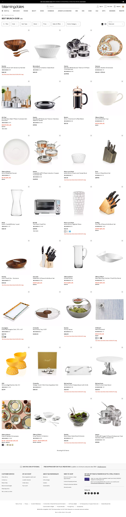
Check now (108, 483)
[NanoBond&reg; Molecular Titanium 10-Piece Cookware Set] (78, 46)
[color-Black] (5, 445)
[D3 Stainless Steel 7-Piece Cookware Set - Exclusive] (16, 97)
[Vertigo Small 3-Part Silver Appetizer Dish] (47, 363)
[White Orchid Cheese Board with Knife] (78, 363)
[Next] (28, 46)
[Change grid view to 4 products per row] (102, 24)
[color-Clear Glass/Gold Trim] (3, 337)
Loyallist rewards (26, 480)
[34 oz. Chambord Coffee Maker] (78, 97)
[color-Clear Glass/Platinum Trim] (5, 337)
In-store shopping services (70, 481)
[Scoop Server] (78, 308)
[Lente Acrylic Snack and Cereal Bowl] (78, 152)
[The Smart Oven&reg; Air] (47, 203)
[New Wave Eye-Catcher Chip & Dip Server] (109, 257)
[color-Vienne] (12, 445)
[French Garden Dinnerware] (16, 415)
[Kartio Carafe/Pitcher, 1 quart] (16, 203)
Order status (25, 482)
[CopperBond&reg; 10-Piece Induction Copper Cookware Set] (47, 152)
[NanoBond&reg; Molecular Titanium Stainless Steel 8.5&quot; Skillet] (47, 97)
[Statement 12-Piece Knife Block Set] (47, 257)
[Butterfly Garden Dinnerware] (109, 46)
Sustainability (46, 485)
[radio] (65, 231)
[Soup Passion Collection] (47, 415)
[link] (16, 70)
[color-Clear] (67, 231)
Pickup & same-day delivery (70, 484)
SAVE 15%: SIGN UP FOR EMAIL (31, 466)
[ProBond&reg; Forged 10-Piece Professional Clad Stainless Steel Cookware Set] (109, 415)
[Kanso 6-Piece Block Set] (109, 152)
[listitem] (63, 1)
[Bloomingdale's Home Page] (13, 7)
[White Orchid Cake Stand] (109, 363)
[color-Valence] (10, 445)
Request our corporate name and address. (78, 509)
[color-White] (65, 231)
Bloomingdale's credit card (29, 477)
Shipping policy (5, 488)
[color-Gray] (99, 338)
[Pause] (123, 2)
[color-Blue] (70, 231)
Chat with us (5, 477)
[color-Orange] (7, 445)
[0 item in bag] (123, 6)
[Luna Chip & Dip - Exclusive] (16, 257)
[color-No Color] (3, 445)
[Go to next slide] (121, 2)
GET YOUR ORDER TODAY (46, 1)
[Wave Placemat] (109, 308)
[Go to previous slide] (3, 2)
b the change (46, 480)
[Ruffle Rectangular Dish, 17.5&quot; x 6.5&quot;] (16, 308)
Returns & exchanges (7, 485)
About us (45, 477)
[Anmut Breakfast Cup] (109, 97)
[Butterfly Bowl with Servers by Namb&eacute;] (16, 46)
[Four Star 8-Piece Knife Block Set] (109, 203)
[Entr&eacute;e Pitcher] (78, 257)
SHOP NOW (83, 1)
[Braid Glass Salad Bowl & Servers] (78, 415)
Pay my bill (25, 485)
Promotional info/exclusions (98, 483)
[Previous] (3, 46)
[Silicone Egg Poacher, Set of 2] (16, 363)
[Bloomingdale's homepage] (3, 15)
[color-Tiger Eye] (101, 338)
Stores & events (67, 487)
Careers (45, 482)
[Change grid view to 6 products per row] (105, 24)
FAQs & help (5, 482)
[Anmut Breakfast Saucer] (16, 152)
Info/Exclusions (101, 466)
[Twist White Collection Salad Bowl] (47, 46)
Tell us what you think (7, 491)
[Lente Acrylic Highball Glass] (78, 203)
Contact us (4, 480)
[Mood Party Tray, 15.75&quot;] (47, 308)
